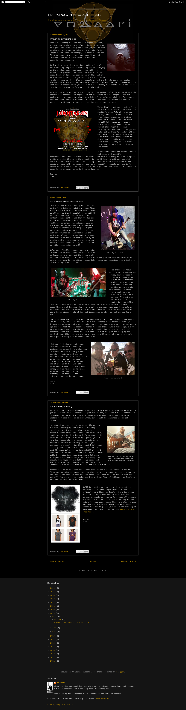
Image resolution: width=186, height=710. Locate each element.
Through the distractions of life (63, 39)
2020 (53, 610)
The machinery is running (61, 406)
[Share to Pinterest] (87, 187)
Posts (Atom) (100, 570)
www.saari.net (103, 699)
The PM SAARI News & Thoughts (74, 14)
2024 (53, 595)
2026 (53, 588)
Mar (54, 632)
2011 (53, 661)
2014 (53, 650)
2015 (53, 647)
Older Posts (128, 561)
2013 (53, 654)
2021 (53, 606)
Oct (54, 616)
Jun (54, 628)
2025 (53, 592)
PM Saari (61, 683)
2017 (53, 640)
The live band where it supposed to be (66, 201)
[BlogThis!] (79, 187)
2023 (53, 599)
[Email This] (77, 187)
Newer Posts (57, 561)
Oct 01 (58, 620)
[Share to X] (82, 187)
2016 (53, 643)
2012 (53, 658)
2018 (53, 636)
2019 (53, 613)
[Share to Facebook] (84, 187)
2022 (53, 603)
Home (93, 561)
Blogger (120, 672)
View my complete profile (60, 705)
